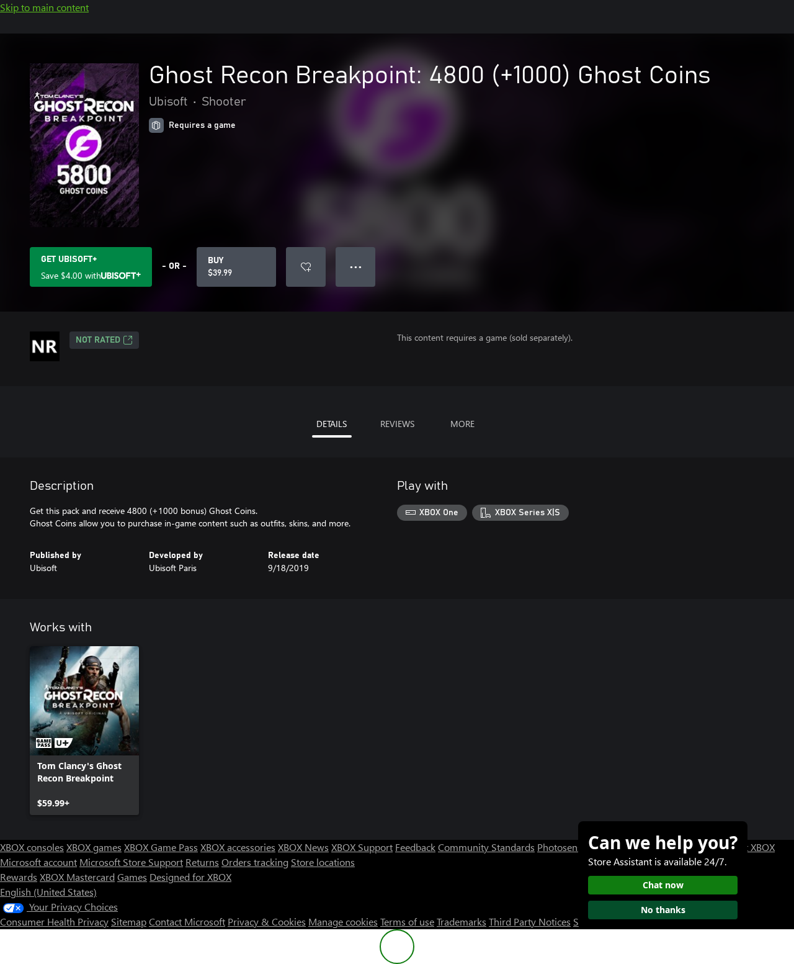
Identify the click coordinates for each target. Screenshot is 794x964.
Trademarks (461, 921)
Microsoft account (38, 861)
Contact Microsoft (187, 921)
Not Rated (98, 340)
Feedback (415, 847)
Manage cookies (343, 921)
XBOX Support (362, 847)
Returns (202, 861)
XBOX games (94, 847)
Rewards (18, 876)
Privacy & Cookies (267, 921)
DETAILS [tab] (331, 424)
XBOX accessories (237, 847)
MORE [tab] (462, 424)
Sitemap (128, 921)
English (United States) (48, 891)
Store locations (323, 861)
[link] (84, 730)
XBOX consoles (32, 847)
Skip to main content (44, 7)
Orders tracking (254, 861)
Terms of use (407, 921)
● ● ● (356, 266)
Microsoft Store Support (131, 861)
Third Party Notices (530, 921)
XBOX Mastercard (77, 876)
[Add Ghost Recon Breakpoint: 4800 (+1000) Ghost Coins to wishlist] (306, 267)
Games (132, 876)
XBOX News (303, 847)
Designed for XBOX (190, 876)
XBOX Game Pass (161, 847)
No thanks (663, 910)
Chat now (663, 885)
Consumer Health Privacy (54, 921)
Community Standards (486, 847)
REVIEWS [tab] (397, 424)
